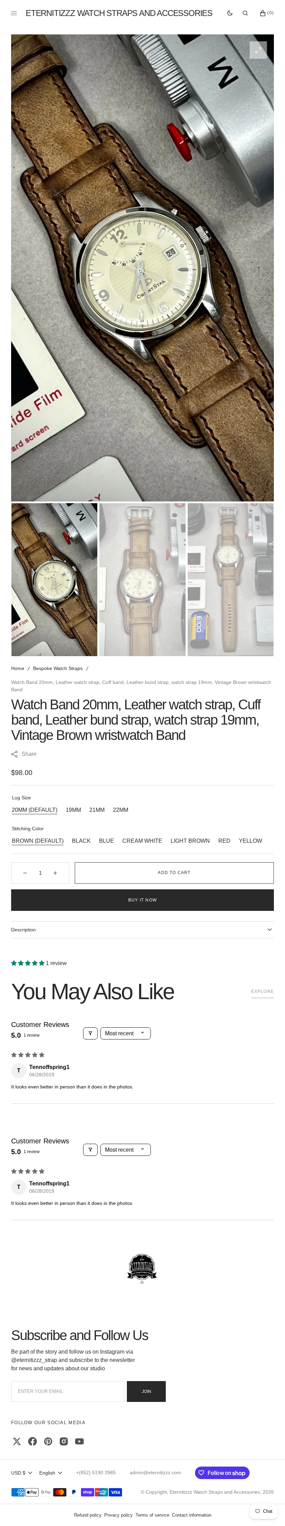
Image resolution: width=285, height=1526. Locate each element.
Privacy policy (118, 1515)
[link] (142, 1269)
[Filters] (90, 1033)
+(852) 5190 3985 (96, 1472)
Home (17, 668)
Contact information (191, 1515)
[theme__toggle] (230, 13)
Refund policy (87, 1515)
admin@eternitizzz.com (155, 1472)
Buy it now (142, 900)
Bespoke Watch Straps (58, 668)
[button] (245, 13)
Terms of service (152, 1515)
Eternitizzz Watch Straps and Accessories (215, 1492)
